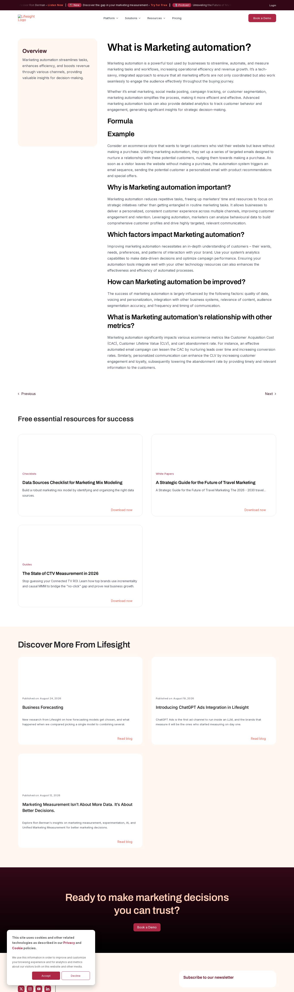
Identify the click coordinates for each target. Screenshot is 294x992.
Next (269, 394)
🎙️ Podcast (170, 5)
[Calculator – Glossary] (57, 87)
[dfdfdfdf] (80, 475)
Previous (28, 394)
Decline (75, 975)
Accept (46, 975)
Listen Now (44, 5)
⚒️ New (63, 5)
